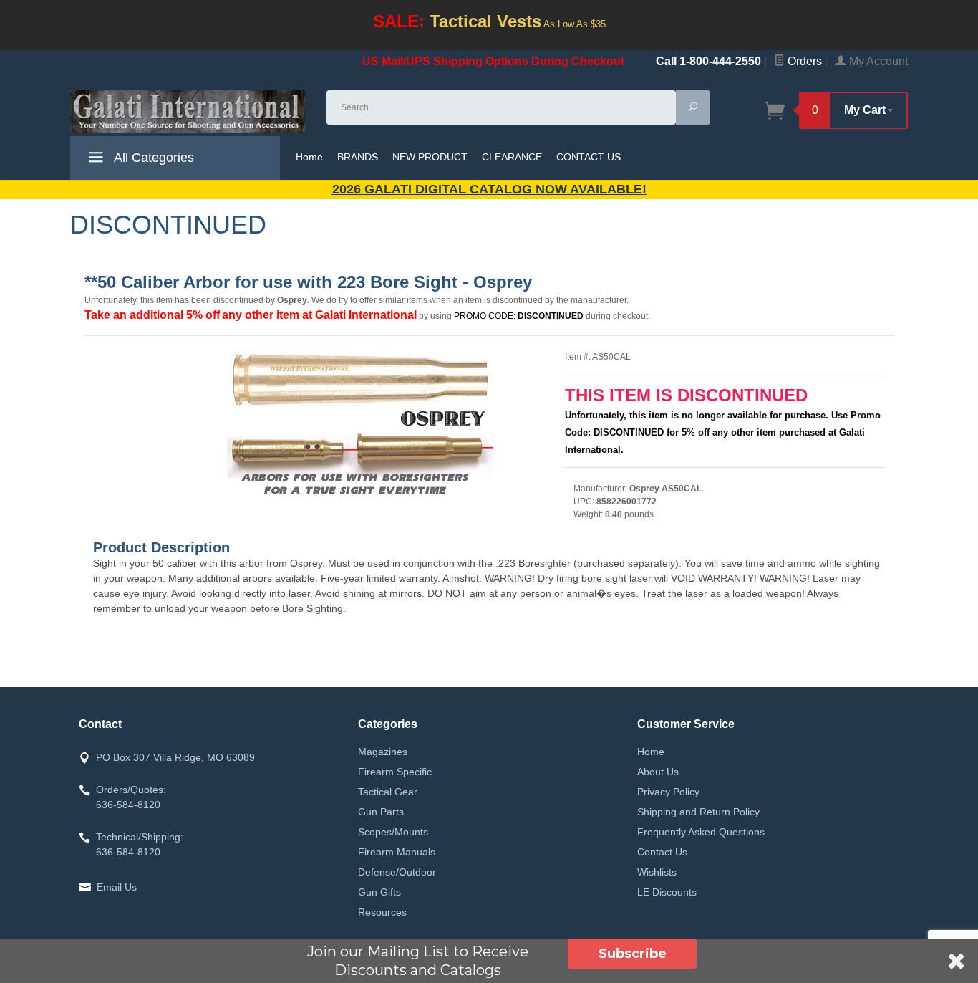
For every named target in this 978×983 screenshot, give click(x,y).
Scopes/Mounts (393, 832)
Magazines (382, 751)
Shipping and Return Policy (698, 811)
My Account (877, 61)
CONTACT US (588, 157)
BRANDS (357, 157)
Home (309, 157)
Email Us (117, 887)
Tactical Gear (387, 791)
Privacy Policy (668, 791)
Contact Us (662, 852)
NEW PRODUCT (430, 157)
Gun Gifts (379, 892)
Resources (382, 912)
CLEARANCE (512, 157)
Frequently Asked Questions (701, 832)
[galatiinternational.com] (190, 111)
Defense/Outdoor (397, 872)
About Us (658, 771)
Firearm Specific (395, 771)
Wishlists (657, 872)
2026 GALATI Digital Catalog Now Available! (489, 189)
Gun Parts (381, 811)
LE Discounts (667, 892)
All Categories (152, 157)
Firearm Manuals (396, 852)
